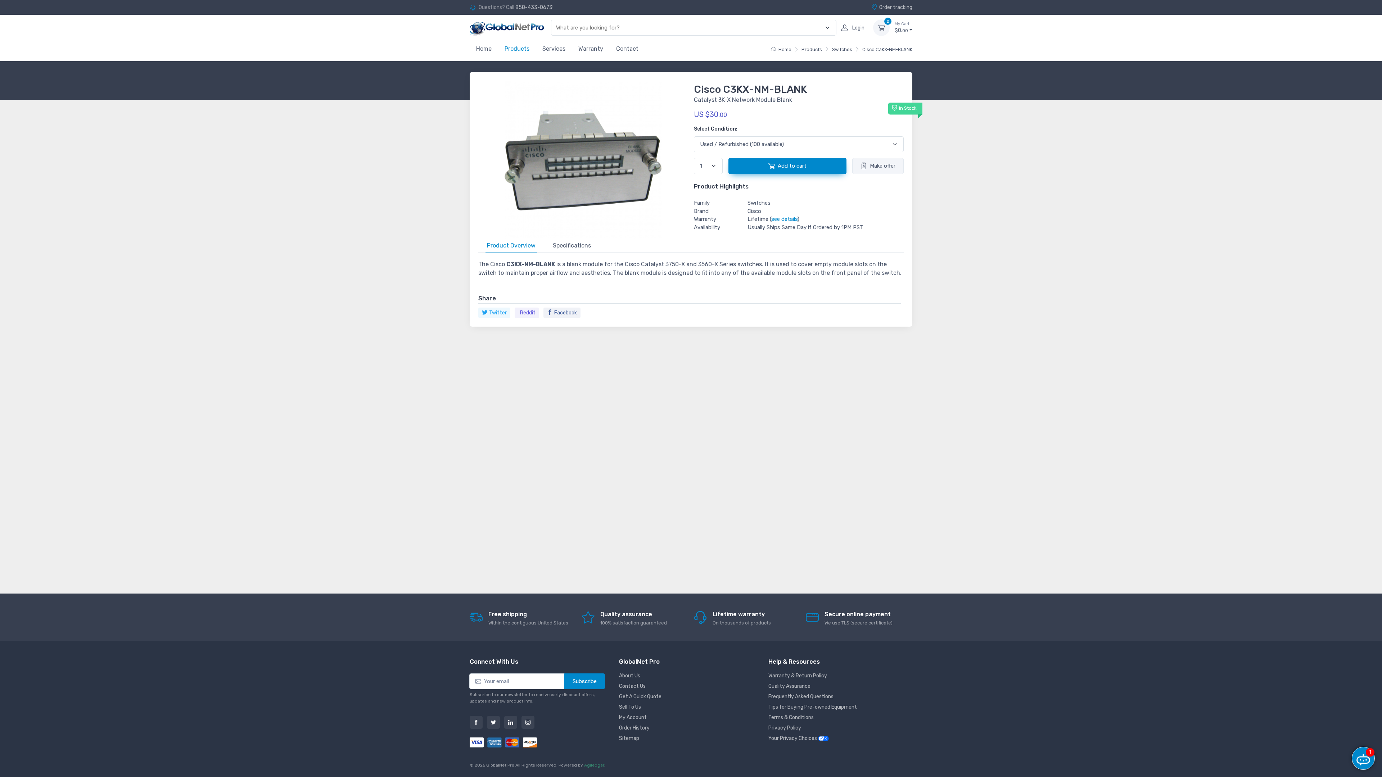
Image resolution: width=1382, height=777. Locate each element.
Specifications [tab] (572, 245)
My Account (633, 717)
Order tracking (895, 7)
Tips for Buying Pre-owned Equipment (812, 707)
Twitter (498, 313)
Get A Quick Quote (640, 697)
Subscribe (585, 681)
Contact (627, 48)
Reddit (528, 313)
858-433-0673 (533, 7)
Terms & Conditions (791, 717)
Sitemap (629, 738)
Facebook (565, 313)
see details (784, 219)
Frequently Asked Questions (801, 697)
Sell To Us (630, 707)
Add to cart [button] (792, 166)
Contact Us (632, 686)
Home (484, 48)
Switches (842, 49)
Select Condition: (715, 129)
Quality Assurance (789, 686)
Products (517, 48)
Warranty (590, 48)
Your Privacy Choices (793, 738)
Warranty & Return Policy (797, 676)
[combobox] (689, 28)
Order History (634, 728)
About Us (629, 676)
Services (553, 48)
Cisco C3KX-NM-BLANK (887, 49)
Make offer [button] (882, 166)
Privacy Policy (784, 728)
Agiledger (594, 765)
